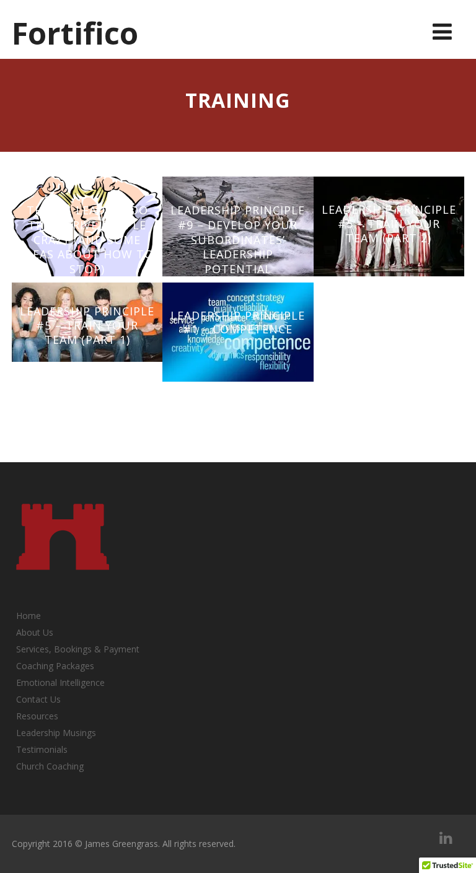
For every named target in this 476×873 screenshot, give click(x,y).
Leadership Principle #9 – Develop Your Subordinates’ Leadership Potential (237, 239)
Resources (37, 716)
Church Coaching (50, 766)
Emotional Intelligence (60, 682)
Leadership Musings (56, 733)
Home (28, 615)
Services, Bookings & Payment (77, 649)
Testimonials (42, 749)
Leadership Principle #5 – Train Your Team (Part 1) (87, 325)
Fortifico (75, 32)
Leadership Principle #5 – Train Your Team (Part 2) (389, 223)
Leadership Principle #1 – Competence (237, 322)
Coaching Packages (55, 666)
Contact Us (38, 699)
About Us (34, 632)
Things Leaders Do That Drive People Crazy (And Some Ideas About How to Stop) (87, 239)
